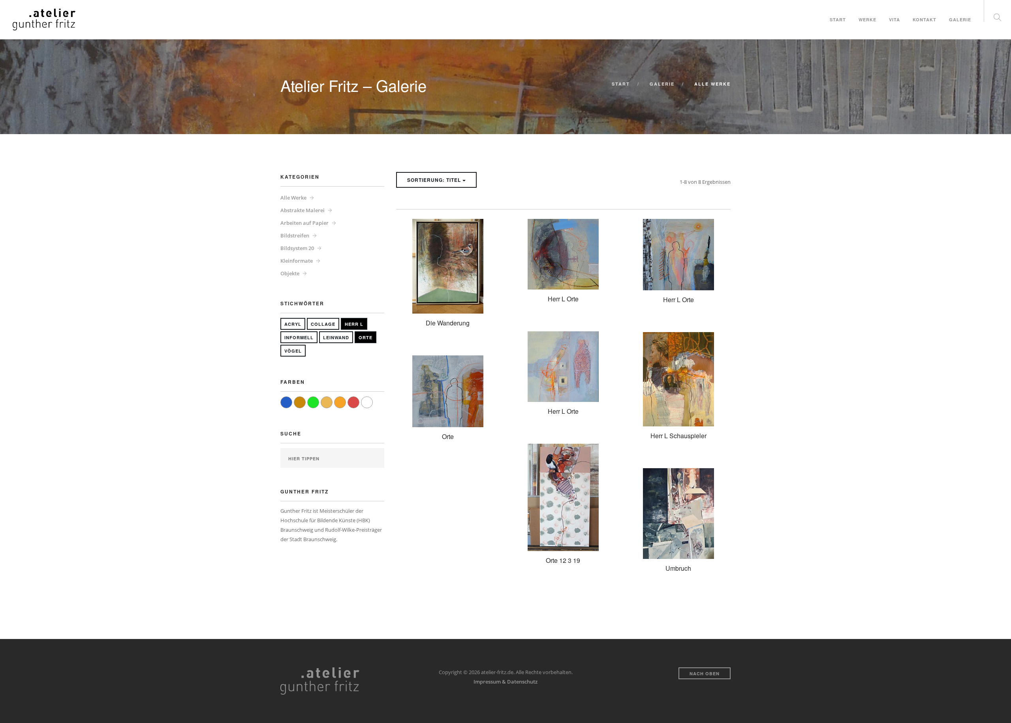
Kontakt (924, 19)
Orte (365, 337)
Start (838, 19)
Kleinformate (296, 260)
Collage (323, 324)
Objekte (289, 273)
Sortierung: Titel (434, 179)
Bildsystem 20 (297, 248)
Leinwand (336, 337)
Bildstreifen (294, 235)
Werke (867, 19)
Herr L (354, 324)
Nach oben (705, 673)
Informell (299, 337)
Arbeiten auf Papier (304, 222)
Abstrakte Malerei (302, 210)
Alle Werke (293, 197)
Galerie (960, 19)
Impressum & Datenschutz (505, 681)
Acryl (292, 324)
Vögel (293, 351)
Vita (894, 19)
